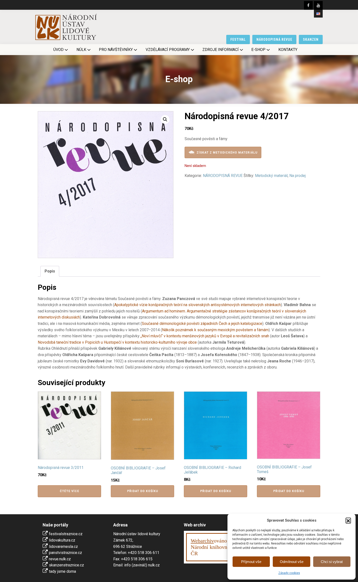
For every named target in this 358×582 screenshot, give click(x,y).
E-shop (258, 49)
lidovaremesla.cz (63, 546)
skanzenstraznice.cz (66, 565)
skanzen (311, 39)
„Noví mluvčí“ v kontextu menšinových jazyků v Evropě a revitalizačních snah (205, 336)
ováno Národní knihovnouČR (212, 547)
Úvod (58, 49)
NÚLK (81, 49)
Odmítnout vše (291, 562)
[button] (348, 520)
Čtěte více (69, 491)
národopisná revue (274, 39)
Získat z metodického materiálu (227, 152)
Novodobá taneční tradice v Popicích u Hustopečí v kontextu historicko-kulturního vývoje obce (117, 342)
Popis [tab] (50, 271)
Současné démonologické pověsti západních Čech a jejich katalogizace (202, 323)
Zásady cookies (289, 573)
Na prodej (297, 175)
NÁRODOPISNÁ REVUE (223, 175)
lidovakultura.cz (62, 540)
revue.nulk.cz (60, 559)
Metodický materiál (271, 175)
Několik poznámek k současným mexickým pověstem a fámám (215, 330)
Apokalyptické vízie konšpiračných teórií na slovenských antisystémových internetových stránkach (197, 304)
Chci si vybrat (332, 562)
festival (238, 39)
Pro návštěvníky (116, 49)
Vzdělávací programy (168, 49)
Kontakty (287, 49)
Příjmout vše (251, 562)
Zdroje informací (220, 49)
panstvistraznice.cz (65, 552)
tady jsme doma (62, 571)
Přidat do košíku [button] (142, 491)
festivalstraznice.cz (66, 534)
